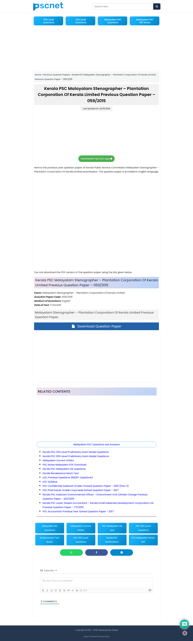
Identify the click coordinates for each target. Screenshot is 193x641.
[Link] (77, 590)
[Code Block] (73, 590)
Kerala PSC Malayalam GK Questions (64, 469)
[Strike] (56, 590)
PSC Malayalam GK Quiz (112, 528)
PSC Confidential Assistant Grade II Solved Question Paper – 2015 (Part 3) (86, 486)
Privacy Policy (103, 636)
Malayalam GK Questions (49, 528)
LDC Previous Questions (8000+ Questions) (68, 477)
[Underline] (51, 590)
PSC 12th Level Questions (81, 539)
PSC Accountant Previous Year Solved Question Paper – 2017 (78, 511)
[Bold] (43, 590)
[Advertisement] (96, 48)
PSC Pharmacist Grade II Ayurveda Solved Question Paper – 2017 (81, 490)
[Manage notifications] (184, 633)
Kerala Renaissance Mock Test (61, 473)
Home (38, 74)
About (86, 636)
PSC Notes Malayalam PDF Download (64, 464)
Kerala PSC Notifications (112, 539)
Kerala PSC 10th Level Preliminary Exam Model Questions (76, 456)
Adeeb (115, 630)
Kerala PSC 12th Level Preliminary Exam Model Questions (76, 452)
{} (81, 590)
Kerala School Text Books (49, 539)
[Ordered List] (60, 590)
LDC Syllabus (50, 481)
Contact (93, 636)
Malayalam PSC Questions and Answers (96, 444)
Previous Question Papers (56, 74)
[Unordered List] (64, 590)
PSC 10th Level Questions (143, 528)
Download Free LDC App (95, 158)
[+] (85, 590)
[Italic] (47, 590)
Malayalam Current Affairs (58, 460)
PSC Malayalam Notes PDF (143, 539)
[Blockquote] (68, 590)
